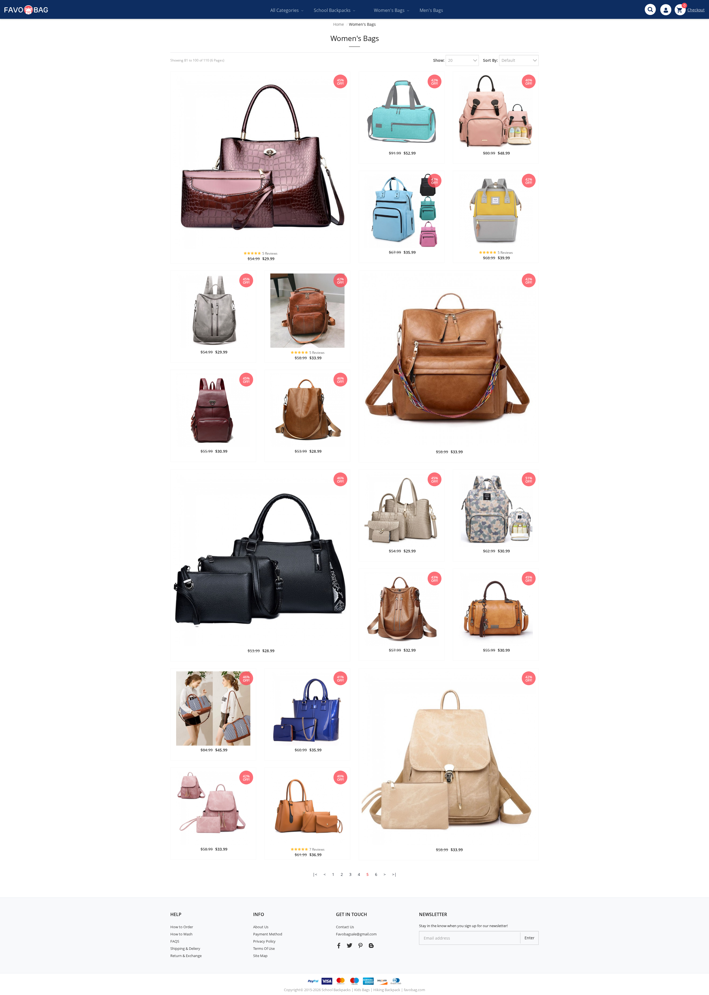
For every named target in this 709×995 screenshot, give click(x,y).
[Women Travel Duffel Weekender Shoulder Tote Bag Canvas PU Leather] (213, 708)
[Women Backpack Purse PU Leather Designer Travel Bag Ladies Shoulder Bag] (307, 310)
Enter (530, 937)
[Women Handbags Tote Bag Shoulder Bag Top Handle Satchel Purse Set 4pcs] (401, 509)
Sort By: (490, 60)
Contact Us (345, 926)
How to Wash (181, 934)
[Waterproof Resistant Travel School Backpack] (496, 210)
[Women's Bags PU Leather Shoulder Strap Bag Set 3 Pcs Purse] (307, 807)
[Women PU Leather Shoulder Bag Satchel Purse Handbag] (496, 608)
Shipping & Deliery (185, 948)
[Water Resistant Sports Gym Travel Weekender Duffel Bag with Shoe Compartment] (401, 111)
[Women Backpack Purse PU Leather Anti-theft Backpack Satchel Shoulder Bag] (213, 310)
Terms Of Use (264, 948)
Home (338, 24)
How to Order (181, 926)
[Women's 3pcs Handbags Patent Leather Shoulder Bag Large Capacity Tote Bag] (307, 708)
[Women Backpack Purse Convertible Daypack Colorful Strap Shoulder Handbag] (449, 360)
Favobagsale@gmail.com (356, 934)
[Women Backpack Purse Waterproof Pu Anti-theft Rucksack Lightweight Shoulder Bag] (307, 409)
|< (315, 874)
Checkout (696, 9)
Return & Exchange (186, 955)
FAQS (174, 941)
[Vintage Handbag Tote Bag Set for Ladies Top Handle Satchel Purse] (260, 161)
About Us (260, 926)
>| (394, 874)
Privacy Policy (264, 941)
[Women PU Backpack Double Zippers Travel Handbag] (401, 608)
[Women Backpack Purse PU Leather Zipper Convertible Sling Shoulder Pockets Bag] (213, 409)
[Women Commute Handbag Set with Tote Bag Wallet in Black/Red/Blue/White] (260, 559)
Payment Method (267, 934)
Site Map (260, 955)
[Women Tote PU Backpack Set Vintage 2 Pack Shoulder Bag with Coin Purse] (449, 758)
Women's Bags (362, 24)
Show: (439, 60)
